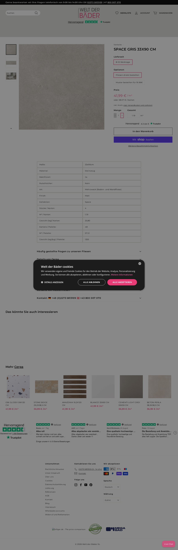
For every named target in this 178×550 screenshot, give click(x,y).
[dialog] (89, 275)
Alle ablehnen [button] (91, 282)
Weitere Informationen (122, 274)
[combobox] (139, 263)
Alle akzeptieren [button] (122, 282)
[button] (52, 282)
